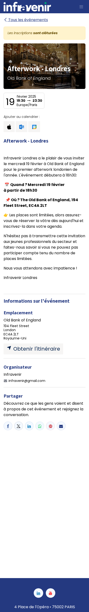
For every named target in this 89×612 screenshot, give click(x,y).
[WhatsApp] (39, 426)
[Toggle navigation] (81, 6)
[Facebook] (8, 426)
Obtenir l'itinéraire (36, 348)
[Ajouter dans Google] (34, 126)
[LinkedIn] (29, 426)
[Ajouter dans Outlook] (21, 126)
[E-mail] (61, 426)
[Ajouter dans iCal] (9, 126)
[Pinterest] (50, 426)
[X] (18, 426)
